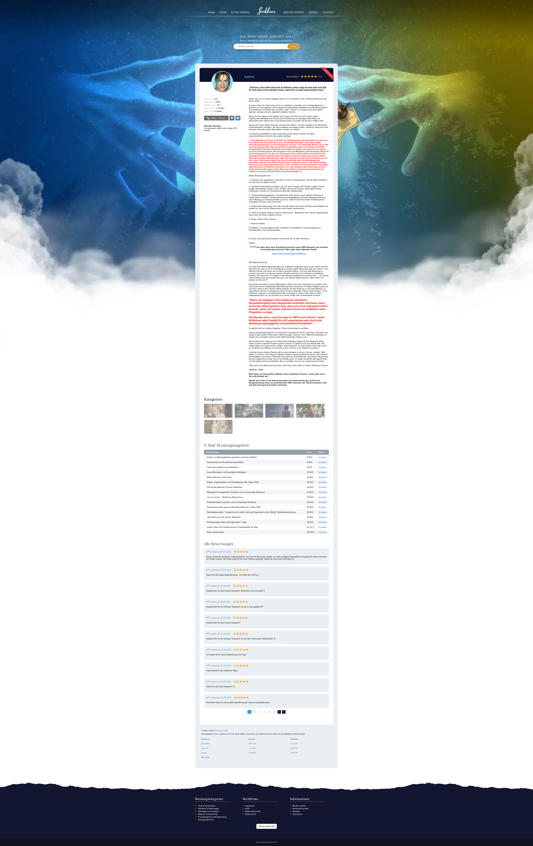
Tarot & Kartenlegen (206, 806)
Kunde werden (240, 12)
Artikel (313, 12)
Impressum (250, 806)
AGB (247, 808)
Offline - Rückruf (218, 118)
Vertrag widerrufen (266, 826)
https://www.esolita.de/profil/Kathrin (289, 254)
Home (211, 12)
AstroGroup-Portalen (221, 730)
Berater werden (293, 12)
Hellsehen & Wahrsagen (208, 808)
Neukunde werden (300, 808)
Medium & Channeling (207, 814)
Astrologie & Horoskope (208, 811)
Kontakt (328, 12)
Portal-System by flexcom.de (266, 842)
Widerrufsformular (253, 811)
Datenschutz (250, 814)
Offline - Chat (231, 118)
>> (284, 712)
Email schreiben (237, 118)
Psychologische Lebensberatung (212, 817)
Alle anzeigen (205, 757)
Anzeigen (322, 457)
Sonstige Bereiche (206, 820)
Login (223, 12)
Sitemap (296, 811)
